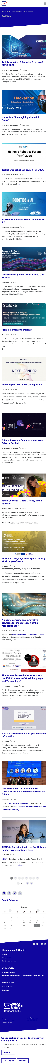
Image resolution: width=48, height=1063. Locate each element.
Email (4, 893)
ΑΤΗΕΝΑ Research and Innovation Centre (17, 12)
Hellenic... (20, 865)
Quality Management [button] (8, 961)
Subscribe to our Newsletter (8, 1020)
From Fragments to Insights (17, 329)
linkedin (37, 944)
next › (27, 883)
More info (8, 1052)
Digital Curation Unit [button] (8, 972)
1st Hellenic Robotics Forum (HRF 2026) (23, 169)
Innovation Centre (14, 3)
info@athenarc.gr (33, 1018)
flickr (42, 944)
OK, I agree (9, 1060)
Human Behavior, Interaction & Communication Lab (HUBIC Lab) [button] (23, 975)
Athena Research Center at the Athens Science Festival (22, 442)
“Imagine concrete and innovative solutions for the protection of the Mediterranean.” (20, 622)
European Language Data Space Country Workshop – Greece (24, 560)
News (6, 16)
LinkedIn (20, 893)
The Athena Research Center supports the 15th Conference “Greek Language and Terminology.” (22, 678)
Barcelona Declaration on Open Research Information (24, 735)
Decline (22, 1060)
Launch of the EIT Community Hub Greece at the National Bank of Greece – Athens (23, 791)
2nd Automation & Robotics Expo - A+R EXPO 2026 (22, 64)
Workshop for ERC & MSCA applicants (22, 384)
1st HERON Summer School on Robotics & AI (23, 221)
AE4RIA (4, 859)
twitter (39, 944)
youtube (45, 944)
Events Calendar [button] (7, 987)
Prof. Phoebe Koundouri (18, 803)
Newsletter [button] (5, 990)
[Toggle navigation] (45, 3)
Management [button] (6, 958)
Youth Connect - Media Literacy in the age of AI (22, 502)
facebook (34, 944)
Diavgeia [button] (4, 954)
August (24, 907)
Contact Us (4, 1018)
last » (31, 883)
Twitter (14, 893)
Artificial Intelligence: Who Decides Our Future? (23, 276)
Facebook (9, 893)
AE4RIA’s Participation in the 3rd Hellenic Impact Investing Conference (24, 848)
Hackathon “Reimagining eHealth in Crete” (21, 119)
